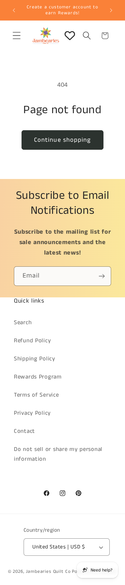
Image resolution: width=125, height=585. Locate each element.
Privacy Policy (32, 413)
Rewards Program (38, 377)
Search (23, 323)
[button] (17, 35)
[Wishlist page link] (70, 35)
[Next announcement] (111, 10)
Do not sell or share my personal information (58, 454)
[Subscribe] (101, 276)
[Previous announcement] (14, 10)
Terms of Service (36, 395)
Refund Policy (32, 341)
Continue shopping (62, 140)
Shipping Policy (34, 359)
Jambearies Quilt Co (48, 571)
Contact (24, 431)
